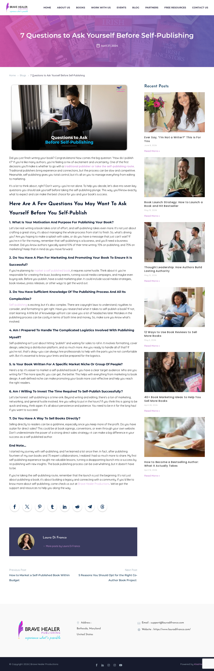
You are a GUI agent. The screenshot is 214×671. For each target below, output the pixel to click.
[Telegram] (89, 506)
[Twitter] (27, 506)
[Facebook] (14, 506)
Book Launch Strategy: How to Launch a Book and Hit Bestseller (173, 204)
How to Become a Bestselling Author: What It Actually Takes (171, 464)
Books (80, 7)
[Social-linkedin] (102, 665)
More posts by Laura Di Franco (63, 546)
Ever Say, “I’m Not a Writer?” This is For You (172, 139)
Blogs (23, 75)
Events (121, 7)
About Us (63, 7)
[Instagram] (108, 665)
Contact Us (200, 7)
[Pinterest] (39, 506)
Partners (151, 7)
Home (47, 7)
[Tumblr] (52, 506)
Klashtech (199, 664)
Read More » (152, 151)
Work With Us (101, 7)
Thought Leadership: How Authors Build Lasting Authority (173, 269)
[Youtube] (120, 665)
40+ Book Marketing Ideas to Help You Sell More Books (172, 399)
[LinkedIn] (64, 506)
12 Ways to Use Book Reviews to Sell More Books (170, 334)
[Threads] (102, 506)
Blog (135, 7)
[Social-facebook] (96, 665)
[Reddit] (77, 506)
